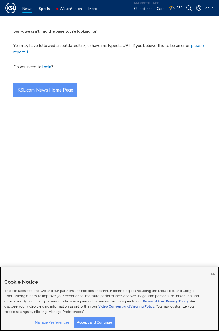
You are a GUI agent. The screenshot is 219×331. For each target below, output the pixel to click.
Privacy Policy (177, 301)
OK (213, 274)
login (46, 67)
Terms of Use (153, 301)
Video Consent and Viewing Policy (126, 306)
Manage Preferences (52, 322)
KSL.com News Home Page (45, 90)
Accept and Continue (94, 322)
